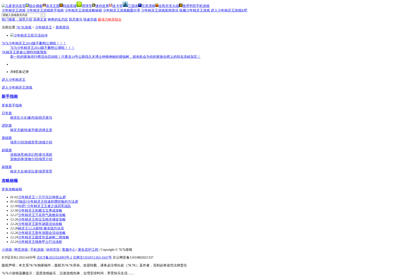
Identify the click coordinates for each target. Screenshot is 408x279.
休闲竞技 (53, 249)
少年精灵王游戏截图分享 (121, 10)
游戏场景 (17, 154)
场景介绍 (25, 19)
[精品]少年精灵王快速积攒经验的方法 (48, 201)
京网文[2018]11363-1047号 (92, 257)
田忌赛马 (75, 19)
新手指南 (10, 96)
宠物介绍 (31, 159)
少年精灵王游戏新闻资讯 (159, 10)
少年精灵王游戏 (14, 10)
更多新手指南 (12, 105)
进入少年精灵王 (14, 79)
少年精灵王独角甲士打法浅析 (40, 242)
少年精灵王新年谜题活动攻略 (40, 224)
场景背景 (45, 171)
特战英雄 (69, 6)
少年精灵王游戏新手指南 (45, 10)
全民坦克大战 (169, 6)
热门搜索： (10, 19)
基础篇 (7, 138)
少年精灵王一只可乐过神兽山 (42, 197)
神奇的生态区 (58, 19)
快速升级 (90, 19)
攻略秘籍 (10, 180)
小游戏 (7, 249)
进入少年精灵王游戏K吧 (229, 10)
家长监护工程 (88, 249)
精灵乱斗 (17, 117)
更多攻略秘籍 (12, 189)
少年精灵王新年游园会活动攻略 (42, 233)
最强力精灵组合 (110, 19)
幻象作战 (31, 117)
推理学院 (189, 6)
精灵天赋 (17, 130)
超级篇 (7, 150)
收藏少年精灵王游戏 (194, 10)
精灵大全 (17, 171)
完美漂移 (148, 6)
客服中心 (69, 249)
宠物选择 (17, 159)
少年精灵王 (43, 27)
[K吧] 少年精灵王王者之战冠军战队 (44, 206)
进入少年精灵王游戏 (17, 87)
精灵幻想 (31, 154)
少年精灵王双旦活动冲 (31, 35)
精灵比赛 (31, 171)
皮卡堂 (117, 6)
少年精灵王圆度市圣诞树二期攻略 (43, 237)
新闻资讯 (62, 27)
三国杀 (133, 6)
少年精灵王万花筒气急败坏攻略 (42, 215)
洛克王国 (53, 6)
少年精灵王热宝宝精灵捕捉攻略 (42, 219)
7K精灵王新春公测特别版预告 (24, 52)
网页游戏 (21, 249)
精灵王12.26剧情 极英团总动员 (41, 228)
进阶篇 (7, 125)
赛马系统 (45, 154)
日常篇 (7, 113)
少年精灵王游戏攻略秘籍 (83, 10)
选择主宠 (40, 19)
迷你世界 (102, 6)
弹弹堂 (87, 6)
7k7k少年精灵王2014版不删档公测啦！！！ (34, 43)
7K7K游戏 (23, 27)
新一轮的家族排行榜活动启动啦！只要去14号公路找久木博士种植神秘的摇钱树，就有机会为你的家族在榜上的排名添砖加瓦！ (105, 56)
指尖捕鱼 (35, 6)
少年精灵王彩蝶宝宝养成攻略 (40, 210)
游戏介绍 (45, 142)
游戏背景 (31, 142)
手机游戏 (203, 6)
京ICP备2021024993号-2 (54, 257)
